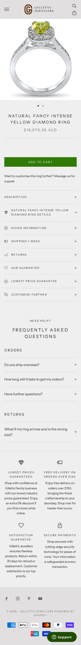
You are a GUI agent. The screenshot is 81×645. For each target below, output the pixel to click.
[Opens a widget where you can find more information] (62, 637)
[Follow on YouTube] (40, 598)
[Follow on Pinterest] (29, 598)
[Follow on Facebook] (6, 598)
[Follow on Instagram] (18, 598)
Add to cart (40, 162)
